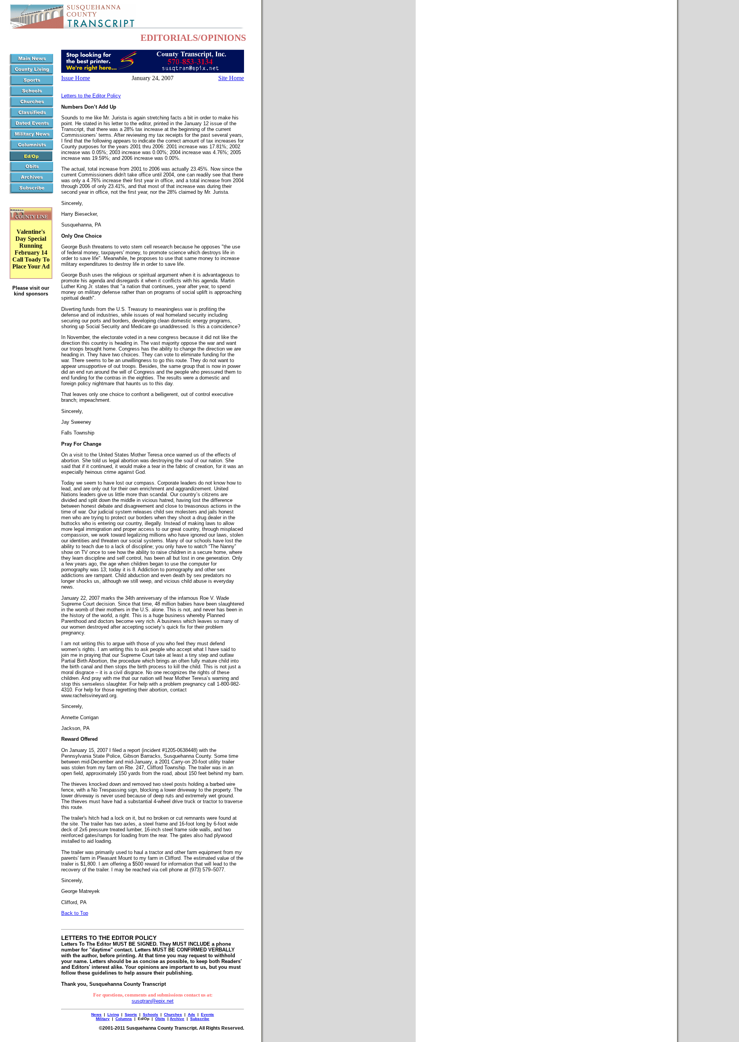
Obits (160, 1019)
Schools (150, 1014)
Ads (191, 1014)
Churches (173, 1014)
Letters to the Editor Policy (91, 96)
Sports (131, 1014)
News (96, 1014)
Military (103, 1019)
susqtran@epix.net (153, 1001)
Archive (177, 1019)
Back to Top (74, 913)
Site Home (231, 78)
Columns (123, 1019)
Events (207, 1014)
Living (113, 1014)
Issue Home (75, 78)
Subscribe (199, 1019)
